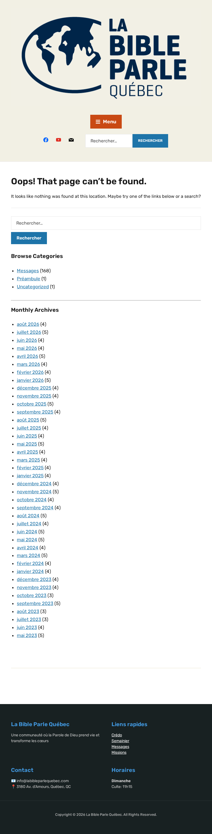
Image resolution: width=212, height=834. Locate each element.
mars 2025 (28, 460)
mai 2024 (27, 539)
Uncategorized (33, 286)
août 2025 (28, 420)
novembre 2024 (34, 491)
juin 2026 (27, 340)
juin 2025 (27, 436)
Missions (119, 752)
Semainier (120, 741)
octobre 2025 (31, 404)
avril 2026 (27, 356)
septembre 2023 (35, 603)
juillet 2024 (29, 523)
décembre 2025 (34, 388)
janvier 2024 (30, 571)
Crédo (117, 735)
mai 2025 (27, 444)
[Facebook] (46, 139)
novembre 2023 (34, 587)
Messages (28, 270)
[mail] (71, 139)
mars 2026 (28, 364)
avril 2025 (27, 452)
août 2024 (28, 515)
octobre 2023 (31, 595)
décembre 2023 (34, 579)
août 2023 (28, 611)
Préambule (28, 278)
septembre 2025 (35, 412)
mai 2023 (27, 635)
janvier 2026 (30, 380)
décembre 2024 (34, 483)
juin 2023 (27, 627)
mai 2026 (27, 348)
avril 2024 (27, 547)
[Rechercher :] (108, 141)
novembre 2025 (34, 396)
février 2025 (30, 467)
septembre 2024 (35, 507)
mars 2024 (28, 555)
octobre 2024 (32, 499)
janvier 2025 (30, 475)
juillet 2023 (29, 619)
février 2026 (30, 372)
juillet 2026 (29, 332)
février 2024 (30, 563)
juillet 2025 (29, 428)
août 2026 (28, 324)
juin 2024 (27, 531)
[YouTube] (58, 139)
